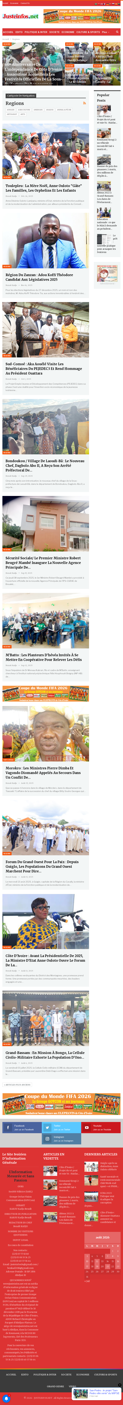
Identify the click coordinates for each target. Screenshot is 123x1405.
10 (87, 1261)
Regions (7, 44)
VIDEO (72, 1386)
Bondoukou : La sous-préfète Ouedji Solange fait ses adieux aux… (78, 60)
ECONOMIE (68, 32)
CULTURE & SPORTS (88, 32)
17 (87, 1266)
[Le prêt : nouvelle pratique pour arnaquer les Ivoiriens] (104, 239)
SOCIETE (54, 32)
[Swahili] (119, 4)
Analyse (49, 110)
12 (97, 1261)
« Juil (87, 1281)
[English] (101, 4)
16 (118, 1261)
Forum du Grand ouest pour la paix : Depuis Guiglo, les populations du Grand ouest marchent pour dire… (42, 866)
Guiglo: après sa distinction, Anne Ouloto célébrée (109, 1166)
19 (97, 1266)
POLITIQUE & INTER (36, 32)
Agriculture (24, 110)
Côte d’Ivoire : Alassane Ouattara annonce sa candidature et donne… (102, 1219)
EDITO (19, 32)
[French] (104, 4)
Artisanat (12, 114)
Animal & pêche (64, 110)
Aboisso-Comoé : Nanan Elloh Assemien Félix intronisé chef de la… (106, 60)
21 (108, 1266)
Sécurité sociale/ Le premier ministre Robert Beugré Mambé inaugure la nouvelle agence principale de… (43, 562)
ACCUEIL (8, 32)
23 (118, 1266)
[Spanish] (116, 4)
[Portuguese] (110, 4)
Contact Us (25, 3)
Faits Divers (9, 760)
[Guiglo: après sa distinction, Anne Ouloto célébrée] (91, 1167)
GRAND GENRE (55, 1386)
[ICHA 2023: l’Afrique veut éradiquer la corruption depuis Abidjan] (91, 1197)
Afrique (10, 110)
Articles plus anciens (17, 1085)
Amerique (38, 110)
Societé (5, 3)
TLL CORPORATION (89, 1398)
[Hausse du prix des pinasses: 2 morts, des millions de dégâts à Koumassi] (104, 160)
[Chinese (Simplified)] (99, 4)
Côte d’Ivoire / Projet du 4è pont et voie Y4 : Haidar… (107, 119)
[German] (107, 4)
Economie (14, 3)
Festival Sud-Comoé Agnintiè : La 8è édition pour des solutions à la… (78, 82)
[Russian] (113, 4)
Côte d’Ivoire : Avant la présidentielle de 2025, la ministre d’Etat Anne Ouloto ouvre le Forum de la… (45, 960)
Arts (22, 114)
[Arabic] (96, 4)
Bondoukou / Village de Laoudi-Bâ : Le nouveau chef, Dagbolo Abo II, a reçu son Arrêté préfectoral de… (45, 465)
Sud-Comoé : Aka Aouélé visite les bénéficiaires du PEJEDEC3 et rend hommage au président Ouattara (44, 368)
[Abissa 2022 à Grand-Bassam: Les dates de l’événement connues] (104, 186)
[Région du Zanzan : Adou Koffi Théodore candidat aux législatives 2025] (45, 240)
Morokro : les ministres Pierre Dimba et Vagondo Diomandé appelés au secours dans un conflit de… (43, 772)
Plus (104, 32)
